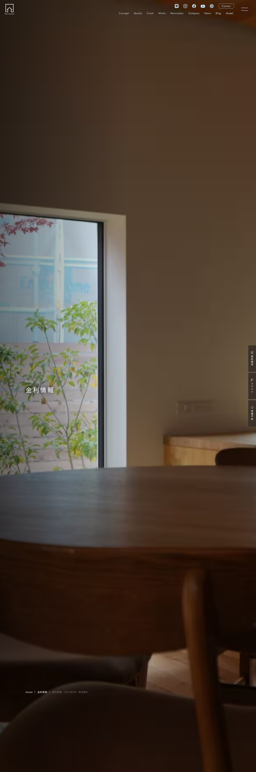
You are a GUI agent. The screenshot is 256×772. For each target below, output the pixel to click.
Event (150, 13)
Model (229, 13)
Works (162, 13)
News (207, 13)
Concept (124, 13)
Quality (138, 13)
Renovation (177, 13)
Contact (226, 6)
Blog (218, 13)
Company (194, 13)
